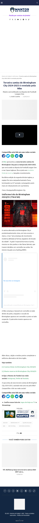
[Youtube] (18, 19)
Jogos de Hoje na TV (27, 402)
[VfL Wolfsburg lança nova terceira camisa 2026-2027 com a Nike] (19, 455)
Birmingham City (15, 422)
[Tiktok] (28, 19)
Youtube (25, 378)
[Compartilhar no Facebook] (3, 156)
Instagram (11, 378)
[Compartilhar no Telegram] (17, 156)
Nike (4, 426)
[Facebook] (4, 490)
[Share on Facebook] (17, 433)
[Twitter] (12, 19)
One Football (12, 426)
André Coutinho (15, 96)
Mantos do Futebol (7, 76)
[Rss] (26, 19)
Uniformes (15, 76)
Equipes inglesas (27, 422)
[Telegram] (23, 19)
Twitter (18, 378)
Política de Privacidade (23, 515)
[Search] (37, 2)
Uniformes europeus (24, 426)
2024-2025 (5, 422)
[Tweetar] (8, 156)
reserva (10, 173)
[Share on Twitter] (19, 433)
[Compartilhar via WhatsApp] (12, 156)
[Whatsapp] (20, 19)
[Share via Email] (20, 433)
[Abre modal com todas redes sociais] (21, 156)
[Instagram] (15, 19)
